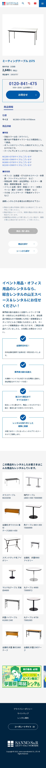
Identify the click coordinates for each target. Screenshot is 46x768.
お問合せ (23, 94)
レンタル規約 (23, 717)
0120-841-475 (23, 83)
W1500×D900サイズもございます (17, 159)
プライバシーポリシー (23, 708)
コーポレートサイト (23, 726)
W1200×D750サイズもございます (17, 156)
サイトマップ (23, 713)
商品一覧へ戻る (23, 231)
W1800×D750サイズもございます (17, 162)
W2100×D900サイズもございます (17, 165)
